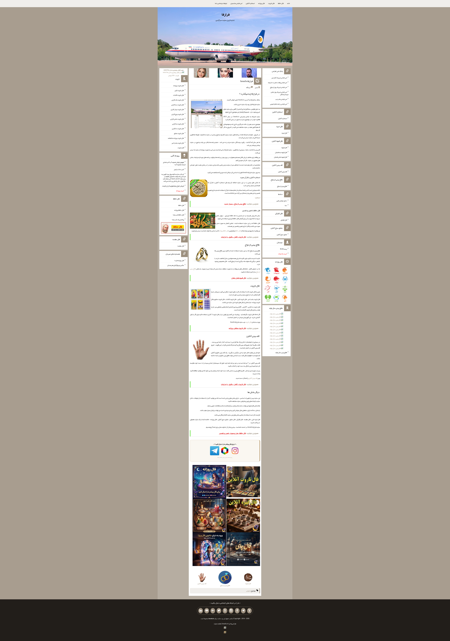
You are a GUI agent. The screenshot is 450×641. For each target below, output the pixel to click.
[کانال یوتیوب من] (206, 610)
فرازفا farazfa (246, 81)
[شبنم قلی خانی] (201, 73)
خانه (288, 3)
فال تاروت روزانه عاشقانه (176, 138)
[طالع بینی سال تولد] (276, 332)
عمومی (248, 590)
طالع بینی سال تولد (281, 352)
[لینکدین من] (200, 610)
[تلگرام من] (243, 610)
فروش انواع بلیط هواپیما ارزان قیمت (173, 186)
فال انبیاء (284, 133)
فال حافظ (281, 3)
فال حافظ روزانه (224, 230)
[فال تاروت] (243, 482)
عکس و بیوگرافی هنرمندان (175, 265)
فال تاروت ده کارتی (178, 128)
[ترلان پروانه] (225, 73)
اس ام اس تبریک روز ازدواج (278, 87)
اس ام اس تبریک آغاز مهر (279, 77)
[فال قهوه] (243, 516)
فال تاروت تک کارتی (178, 100)
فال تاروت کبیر (179, 90)
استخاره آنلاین (250, 3)
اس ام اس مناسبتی (236, 3)
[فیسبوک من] (237, 610)
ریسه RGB (283, 249)
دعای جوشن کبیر (281, 200)
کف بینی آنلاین (252, 378)
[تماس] (225, 610)
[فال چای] (243, 549)
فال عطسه (181, 246)
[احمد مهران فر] (249, 73)
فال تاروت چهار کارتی (177, 109)
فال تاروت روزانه (178, 85)
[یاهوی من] (249, 610)
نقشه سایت (217, 623)
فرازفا (226, 14)
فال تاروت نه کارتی (178, 123)
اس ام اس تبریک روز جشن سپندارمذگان (280, 93)
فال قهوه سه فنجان (281, 152)
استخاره (257, 197)
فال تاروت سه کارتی (177, 104)
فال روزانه (261, 3)
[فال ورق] (209, 549)
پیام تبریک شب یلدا (178, 219)
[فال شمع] (209, 516)
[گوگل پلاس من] (212, 610)
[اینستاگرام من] (231, 610)
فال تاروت (271, 3)
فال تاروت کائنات (178, 95)
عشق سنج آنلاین (282, 234)
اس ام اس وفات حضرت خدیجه (277, 82)
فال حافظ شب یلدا (178, 214)
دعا (286, 205)
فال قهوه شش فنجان (280, 157)
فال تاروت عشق (179, 133)
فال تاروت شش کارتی (177, 119)
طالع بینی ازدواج (282, 186)
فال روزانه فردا (179, 260)
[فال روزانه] (209, 482)
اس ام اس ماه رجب (281, 99)
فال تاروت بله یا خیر (178, 142)
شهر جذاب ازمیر (179, 169)
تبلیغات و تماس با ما (221, 3)
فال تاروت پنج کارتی (177, 114)
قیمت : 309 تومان (174, 72)
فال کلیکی (284, 220)
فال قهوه (284, 147)
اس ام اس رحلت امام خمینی (278, 104)
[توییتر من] (219, 610)
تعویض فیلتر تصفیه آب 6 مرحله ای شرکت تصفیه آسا (174, 163)
